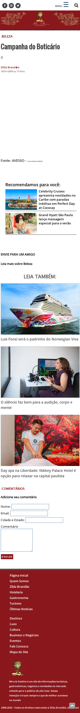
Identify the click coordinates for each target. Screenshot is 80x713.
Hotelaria (16, 592)
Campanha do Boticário (30, 46)
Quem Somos (19, 581)
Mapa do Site (19, 652)
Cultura (15, 630)
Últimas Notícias (21, 609)
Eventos (15, 641)
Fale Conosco (19, 646)
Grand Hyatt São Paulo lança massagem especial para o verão (56, 219)
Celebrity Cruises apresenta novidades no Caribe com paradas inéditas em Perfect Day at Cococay (57, 199)
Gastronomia (19, 598)
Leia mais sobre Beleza (16, 264)
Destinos (16, 618)
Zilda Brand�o (10, 67)
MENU (58, 6)
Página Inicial (19, 575)
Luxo (13, 624)
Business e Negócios (24, 635)
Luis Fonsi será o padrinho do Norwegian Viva (39, 339)
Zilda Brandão (19, 587)
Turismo (15, 603)
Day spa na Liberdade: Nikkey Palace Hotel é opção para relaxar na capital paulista (38, 473)
